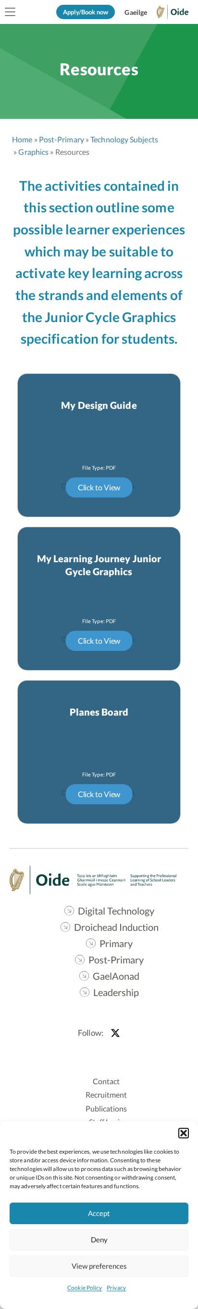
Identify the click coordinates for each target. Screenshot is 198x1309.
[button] (183, 1133)
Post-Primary (61, 139)
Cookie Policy (84, 1287)
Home (22, 139)
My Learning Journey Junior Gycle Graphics (99, 565)
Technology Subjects (124, 139)
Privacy (116, 1287)
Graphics (33, 151)
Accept (99, 1213)
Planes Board (99, 712)
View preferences (99, 1266)
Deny (99, 1239)
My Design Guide (98, 405)
